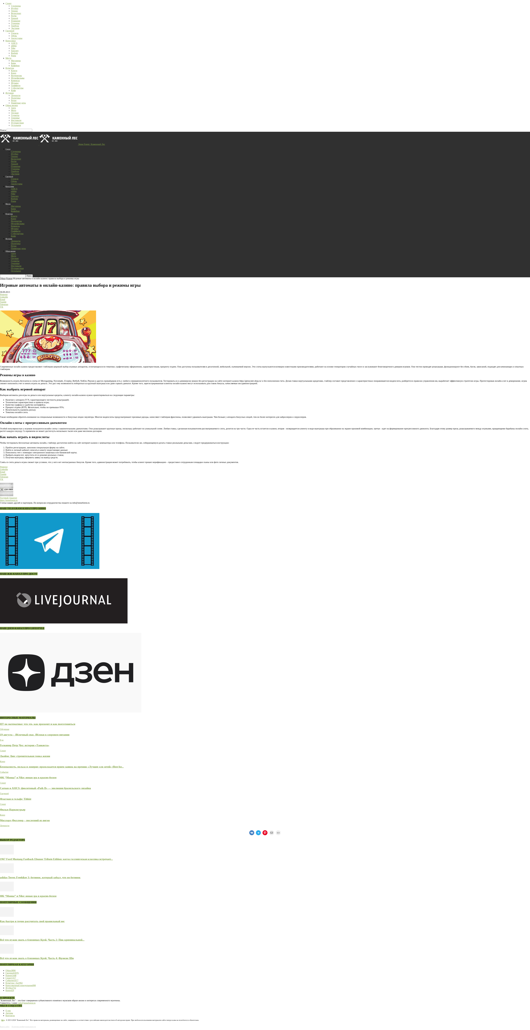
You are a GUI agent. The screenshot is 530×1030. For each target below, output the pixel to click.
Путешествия (17, 123)
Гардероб (10, 31)
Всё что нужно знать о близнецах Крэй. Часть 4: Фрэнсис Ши (37, 958)
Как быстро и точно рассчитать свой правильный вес (32, 921)
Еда (1, 740)
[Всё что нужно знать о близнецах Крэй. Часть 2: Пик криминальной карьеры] (7, 934)
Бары (13, 63)
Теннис (14, 11)
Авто (13, 108)
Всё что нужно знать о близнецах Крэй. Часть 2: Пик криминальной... (42, 939)
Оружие (15, 113)
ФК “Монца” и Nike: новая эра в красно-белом (28, 777)
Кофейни (15, 65)
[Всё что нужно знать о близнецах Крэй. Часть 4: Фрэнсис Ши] (7, 953)
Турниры (15, 23)
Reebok (14, 53)
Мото (13, 110)
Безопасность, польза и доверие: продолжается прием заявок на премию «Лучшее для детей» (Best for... (62, 766)
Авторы (9, 1013)
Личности (15, 95)
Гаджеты (15, 115)
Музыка (14, 83)
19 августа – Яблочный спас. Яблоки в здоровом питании (34, 734)
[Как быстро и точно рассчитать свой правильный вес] (7, 916)
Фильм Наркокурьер (12, 809)
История (10, 93)
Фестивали (16, 120)
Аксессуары (16, 38)
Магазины (16, 60)
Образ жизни (12, 105)
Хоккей (14, 18)
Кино (13, 73)
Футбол (14, 8)
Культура (10, 68)
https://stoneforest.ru (9, 500)
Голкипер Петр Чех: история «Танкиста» (24, 745)
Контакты (10, 1015)
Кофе (13, 90)
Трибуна (15, 26)
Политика (15, 98)
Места (8, 58)
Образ (3, 278)
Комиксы (15, 80)
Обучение (4, 729)
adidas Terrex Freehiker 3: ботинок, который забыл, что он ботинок (40, 877)
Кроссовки (11, 41)
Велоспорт (16, 13)
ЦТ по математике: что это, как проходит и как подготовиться (37, 724)
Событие (4, 772)
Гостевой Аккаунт (8, 498)
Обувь (14, 36)
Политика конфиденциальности (24, 1027)
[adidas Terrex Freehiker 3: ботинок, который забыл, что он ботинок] (7, 872)
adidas (14, 46)
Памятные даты (18, 103)
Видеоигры (16, 75)
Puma (13, 55)
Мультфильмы (17, 78)
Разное (9, 278)
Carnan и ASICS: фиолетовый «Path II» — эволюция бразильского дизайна (45, 788)
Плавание (15, 21)
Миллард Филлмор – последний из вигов (25, 820)
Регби (14, 16)
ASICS (14, 43)
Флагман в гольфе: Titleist (15, 798)
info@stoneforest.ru (26, 1003)
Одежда (14, 33)
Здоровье (15, 118)
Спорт (8, 3)
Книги (14, 70)
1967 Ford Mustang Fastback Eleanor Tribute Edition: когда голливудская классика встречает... (56, 859)
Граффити (15, 85)
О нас (8, 1010)
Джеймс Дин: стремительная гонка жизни (25, 756)
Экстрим (15, 28)
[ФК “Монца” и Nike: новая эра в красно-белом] (7, 890)
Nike (13, 48)
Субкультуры (17, 88)
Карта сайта (4, 1027)
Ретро (13, 100)
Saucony (15, 50)
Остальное (16, 125)
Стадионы (16, 6)
